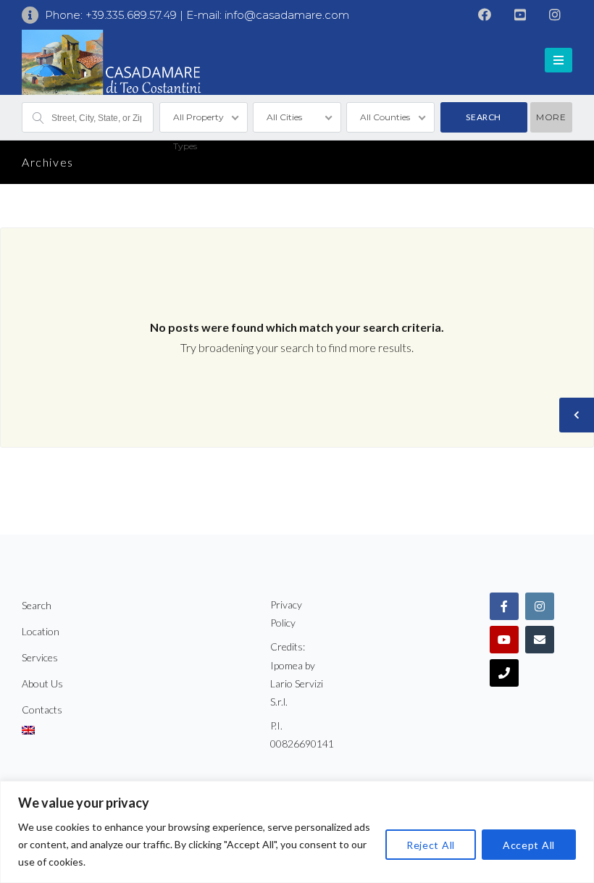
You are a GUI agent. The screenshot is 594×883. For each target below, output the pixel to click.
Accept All (529, 845)
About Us (42, 683)
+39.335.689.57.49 (132, 15)
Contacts (42, 709)
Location (40, 631)
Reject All (430, 845)
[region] (297, 832)
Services (40, 657)
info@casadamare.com (287, 15)
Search (36, 605)
